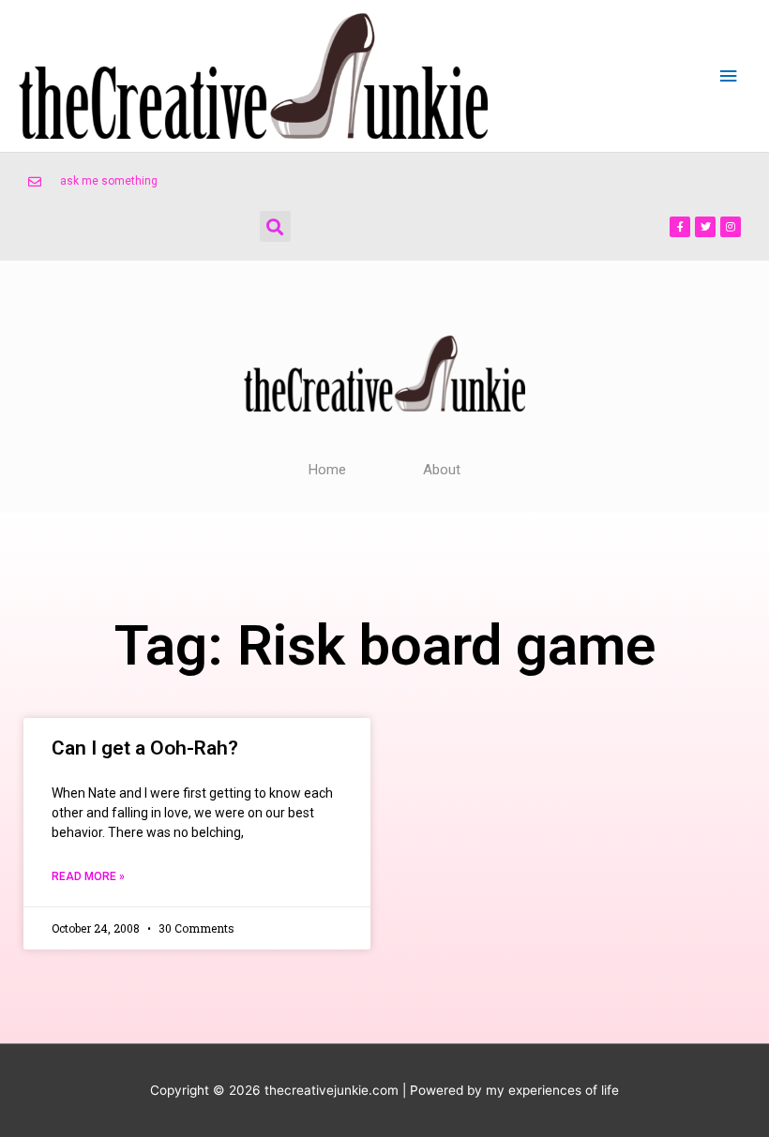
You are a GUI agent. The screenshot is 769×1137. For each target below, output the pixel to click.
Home (327, 469)
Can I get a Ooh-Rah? (145, 748)
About (441, 469)
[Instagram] (730, 227)
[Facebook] (680, 227)
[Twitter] (705, 227)
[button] (275, 226)
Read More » (88, 876)
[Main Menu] (728, 76)
